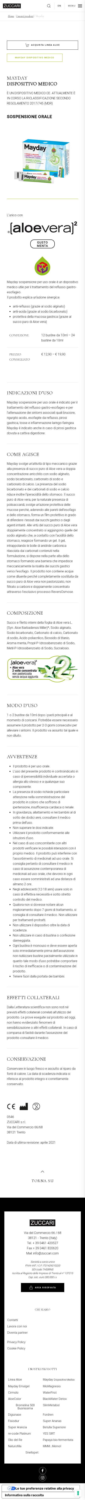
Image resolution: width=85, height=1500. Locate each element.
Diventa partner (17, 1332)
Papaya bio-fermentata (58, 1440)
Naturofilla (14, 1446)
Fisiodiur (13, 1421)
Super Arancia (17, 1427)
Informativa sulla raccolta (24, 1495)
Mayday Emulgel (18, 1386)
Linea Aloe (15, 1379)
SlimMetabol (51, 1405)
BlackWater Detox (55, 1399)
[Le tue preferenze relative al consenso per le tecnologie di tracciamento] (78, 1493)
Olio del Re (15, 1440)
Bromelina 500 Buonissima (25, 1406)
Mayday (59, 1379)
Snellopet (32, 1452)
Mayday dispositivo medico (34, 57)
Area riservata (45, 1287)
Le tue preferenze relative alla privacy (44, 1488)
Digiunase (14, 1414)
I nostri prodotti (25, 16)
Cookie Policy (16, 1348)
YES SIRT (49, 1433)
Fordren (48, 1414)
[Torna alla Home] (12, 6)
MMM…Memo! (52, 1446)
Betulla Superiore (54, 1427)
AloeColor (14, 1399)
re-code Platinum (19, 1433)
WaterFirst (50, 1392)
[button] (50, 6)
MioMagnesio (52, 1386)
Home (11, 16)
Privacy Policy (16, 1342)
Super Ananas (52, 1421)
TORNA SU (42, 1181)
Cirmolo (13, 1392)
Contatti (12, 1320)
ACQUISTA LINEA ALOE (45, 45)
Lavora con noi (17, 1326)
